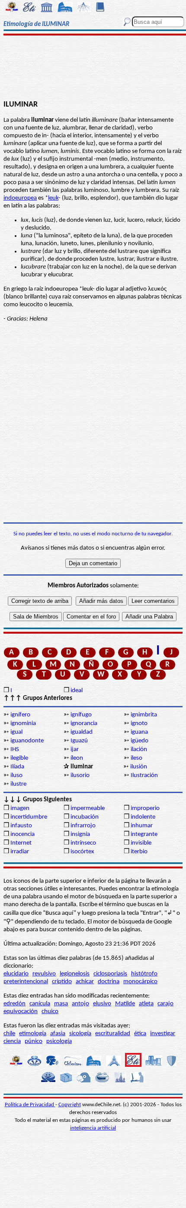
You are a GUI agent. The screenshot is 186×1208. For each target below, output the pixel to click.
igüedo (139, 741)
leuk (53, 198)
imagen (19, 808)
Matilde (125, 1004)
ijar (75, 749)
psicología (59, 1041)
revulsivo (44, 974)
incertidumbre (28, 817)
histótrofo (144, 974)
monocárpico (140, 981)
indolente (143, 817)
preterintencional (25, 981)
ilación (139, 749)
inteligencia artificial (93, 1128)
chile (9, 1033)
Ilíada (17, 767)
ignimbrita (144, 715)
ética (140, 1033)
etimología (32, 1033)
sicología (80, 1033)
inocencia (22, 834)
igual (16, 732)
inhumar (142, 826)
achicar (85, 981)
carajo (165, 1004)
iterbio (139, 852)
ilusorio (80, 775)
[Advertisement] (93, 68)
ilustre (18, 784)
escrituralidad (112, 1033)
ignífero (20, 715)
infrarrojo (83, 826)
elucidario (16, 974)
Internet (21, 843)
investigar (162, 1033)
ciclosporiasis (110, 974)
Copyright (69, 1105)
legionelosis (75, 974)
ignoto (139, 723)
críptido (62, 981)
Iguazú (79, 741)
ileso (136, 758)
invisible (141, 843)
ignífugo (81, 715)
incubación (85, 817)
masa (61, 1004)
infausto (21, 826)
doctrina (108, 981)
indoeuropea (20, 198)
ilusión (138, 767)
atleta (146, 1004)
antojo (80, 1004)
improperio (145, 808)
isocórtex (82, 852)
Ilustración (144, 775)
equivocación (20, 1011)
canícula (39, 1004)
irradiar (19, 852)
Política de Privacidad (30, 1105)
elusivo (102, 1004)
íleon (77, 758)
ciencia (12, 1041)
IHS (14, 749)
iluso (16, 775)
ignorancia (84, 723)
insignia (80, 834)
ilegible (19, 758)
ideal (77, 690)
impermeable (88, 808)
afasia (57, 1033)
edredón (14, 1004)
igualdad (82, 732)
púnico (33, 1041)
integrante (144, 834)
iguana (139, 732)
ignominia (23, 723)
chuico (50, 1011)
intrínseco (83, 843)
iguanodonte (27, 741)
